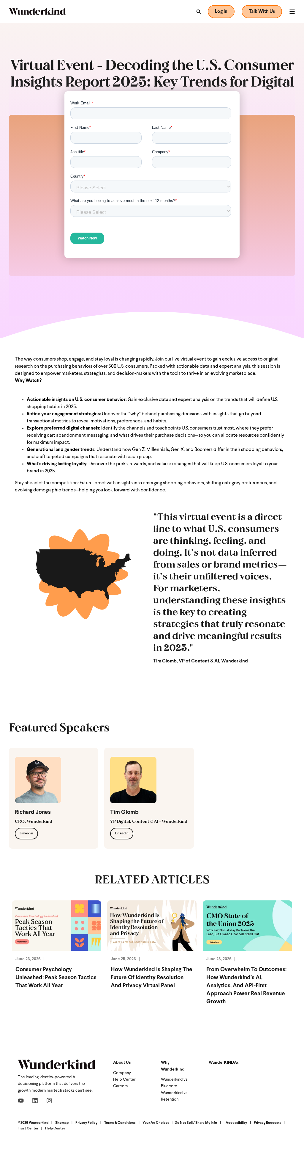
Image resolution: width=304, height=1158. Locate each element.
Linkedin (26, 833)
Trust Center (28, 1128)
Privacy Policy (86, 1123)
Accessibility (236, 1123)
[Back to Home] (37, 11)
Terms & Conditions (120, 1123)
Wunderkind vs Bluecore (174, 1082)
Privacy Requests (267, 1123)
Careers (120, 1086)
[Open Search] (198, 11)
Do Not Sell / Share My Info (196, 1123)
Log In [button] (221, 11)
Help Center (124, 1079)
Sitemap (62, 1123)
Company (122, 1073)
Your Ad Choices (156, 1123)
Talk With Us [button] (262, 11)
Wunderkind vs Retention (174, 1096)
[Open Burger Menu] (292, 12)
